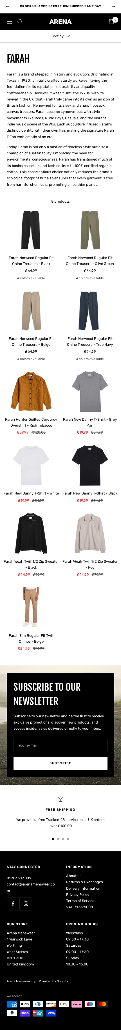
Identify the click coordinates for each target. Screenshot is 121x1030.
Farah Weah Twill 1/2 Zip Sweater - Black (31, 564)
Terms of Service (80, 901)
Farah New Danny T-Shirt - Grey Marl (90, 422)
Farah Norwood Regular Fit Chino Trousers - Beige (31, 342)
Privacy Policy (77, 894)
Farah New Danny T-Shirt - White (31, 493)
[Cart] (111, 21)
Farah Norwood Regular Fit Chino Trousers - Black (31, 261)
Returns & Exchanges (84, 882)
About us (74, 876)
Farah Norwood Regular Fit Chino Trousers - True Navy (90, 342)
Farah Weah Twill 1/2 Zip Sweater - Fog (90, 564)
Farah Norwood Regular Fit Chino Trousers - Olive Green (90, 261)
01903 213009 (19, 878)
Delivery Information (83, 888)
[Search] (20, 21)
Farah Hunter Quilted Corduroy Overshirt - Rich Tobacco (31, 422)
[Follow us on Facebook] (13, 904)
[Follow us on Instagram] (25, 904)
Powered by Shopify (53, 981)
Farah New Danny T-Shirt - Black (90, 493)
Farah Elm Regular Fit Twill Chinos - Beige (31, 638)
